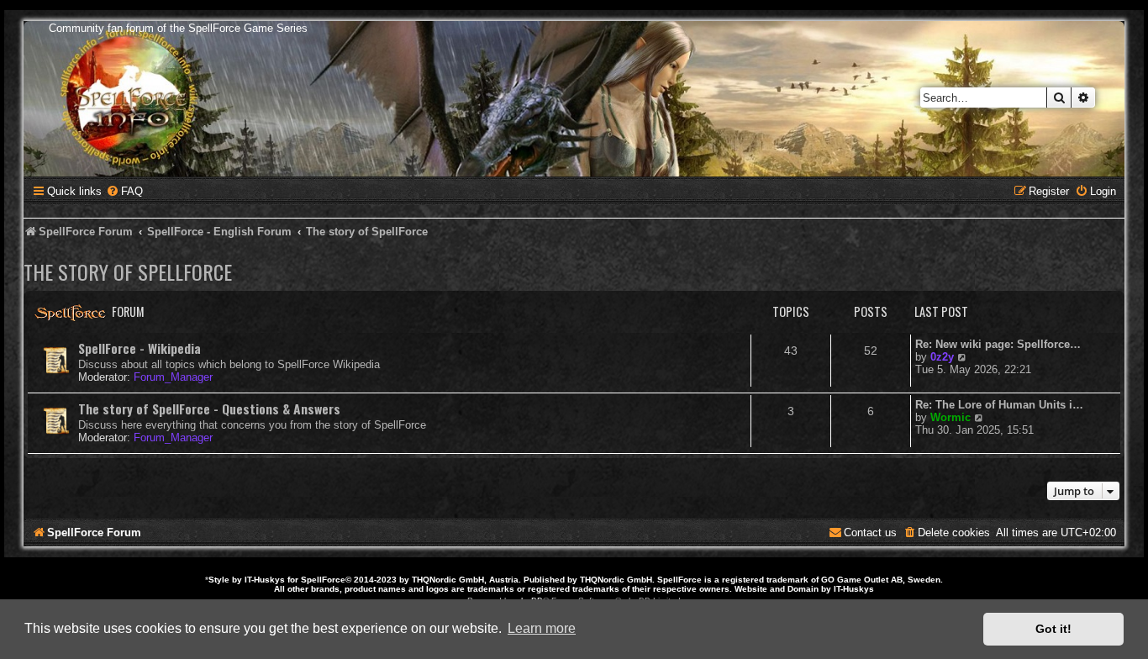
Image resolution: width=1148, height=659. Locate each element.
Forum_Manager (173, 377)
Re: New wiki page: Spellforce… (998, 344)
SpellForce (323, 579)
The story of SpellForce (128, 271)
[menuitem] (124, 191)
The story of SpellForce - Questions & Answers (209, 408)
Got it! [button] (1053, 628)
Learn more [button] (542, 628)
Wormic (950, 417)
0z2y (942, 357)
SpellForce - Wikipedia (139, 348)
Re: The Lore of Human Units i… (999, 404)
